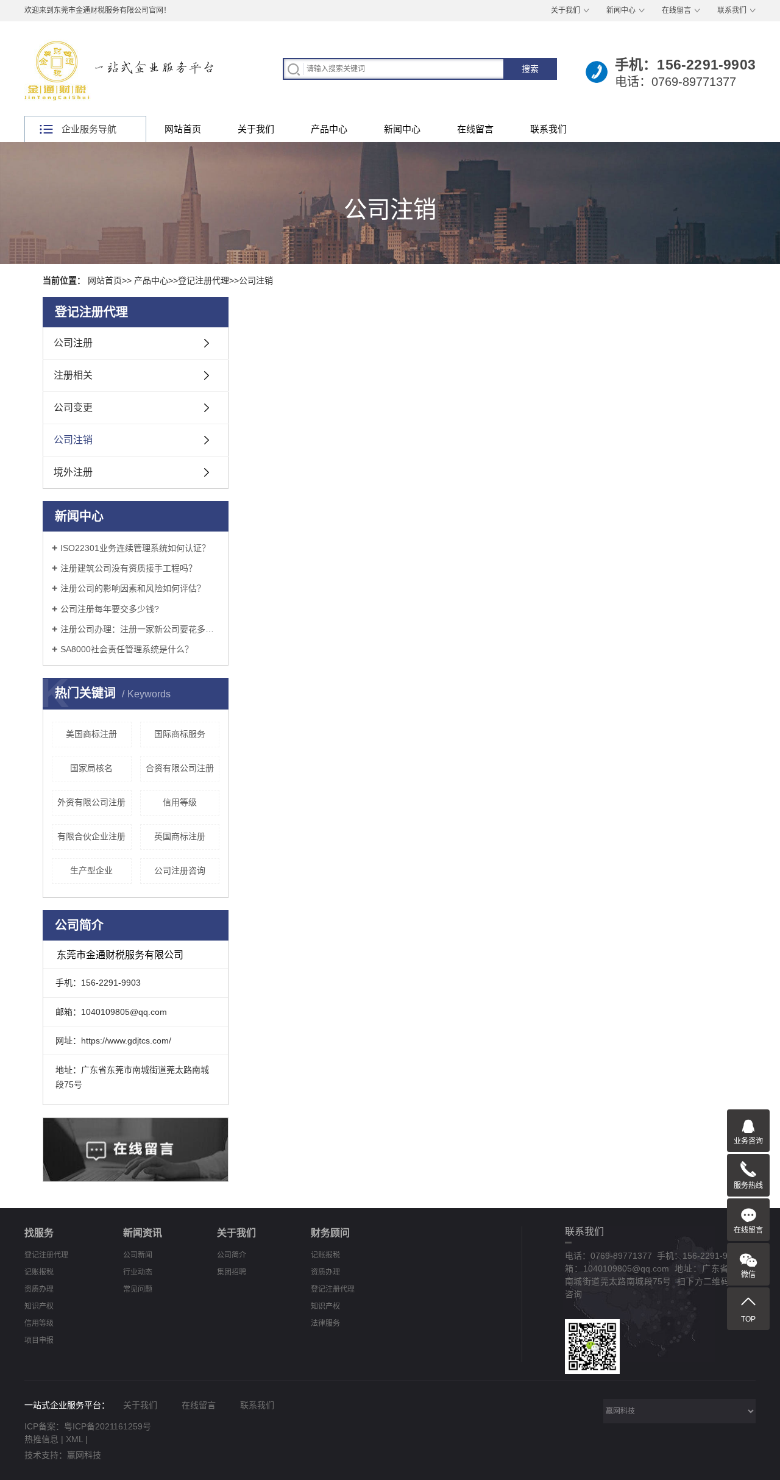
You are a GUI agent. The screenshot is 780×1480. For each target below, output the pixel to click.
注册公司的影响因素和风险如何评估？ (132, 588)
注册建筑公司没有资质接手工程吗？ (128, 568)
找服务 (39, 1233)
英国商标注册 (179, 836)
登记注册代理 (203, 280)
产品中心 (329, 129)
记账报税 (39, 1272)
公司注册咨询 (179, 870)
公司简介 (231, 1255)
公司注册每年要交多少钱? (109, 609)
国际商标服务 (179, 734)
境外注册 (73, 472)
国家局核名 (91, 768)
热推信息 (41, 1439)
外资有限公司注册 (91, 802)
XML (74, 1439)
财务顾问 (330, 1233)
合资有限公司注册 (180, 768)
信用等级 (180, 802)
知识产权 (39, 1306)
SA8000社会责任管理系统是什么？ (126, 649)
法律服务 (325, 1323)
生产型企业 (91, 870)
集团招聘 (231, 1272)
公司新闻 (137, 1255)
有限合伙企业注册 (91, 836)
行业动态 (137, 1272)
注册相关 (73, 375)
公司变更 (73, 407)
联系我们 (731, 10)
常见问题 (137, 1289)
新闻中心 (621, 10)
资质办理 (39, 1289)
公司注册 (73, 343)
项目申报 (39, 1340)
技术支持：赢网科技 (62, 1455)
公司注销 (256, 280)
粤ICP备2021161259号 (107, 1426)
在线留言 (676, 10)
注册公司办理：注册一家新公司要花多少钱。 (139, 629)
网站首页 (183, 129)
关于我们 (565, 10)
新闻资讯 (142, 1233)
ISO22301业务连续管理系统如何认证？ (135, 548)
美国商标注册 (91, 734)
